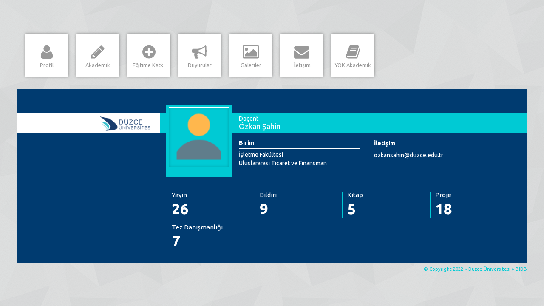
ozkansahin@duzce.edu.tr (408, 155)
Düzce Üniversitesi (489, 269)
